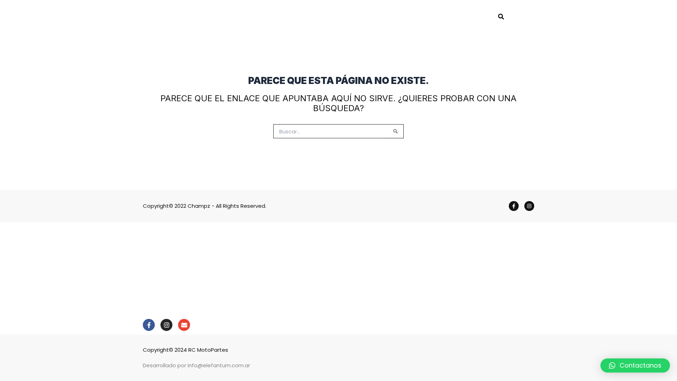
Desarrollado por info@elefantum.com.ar (196, 365)
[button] (501, 16)
